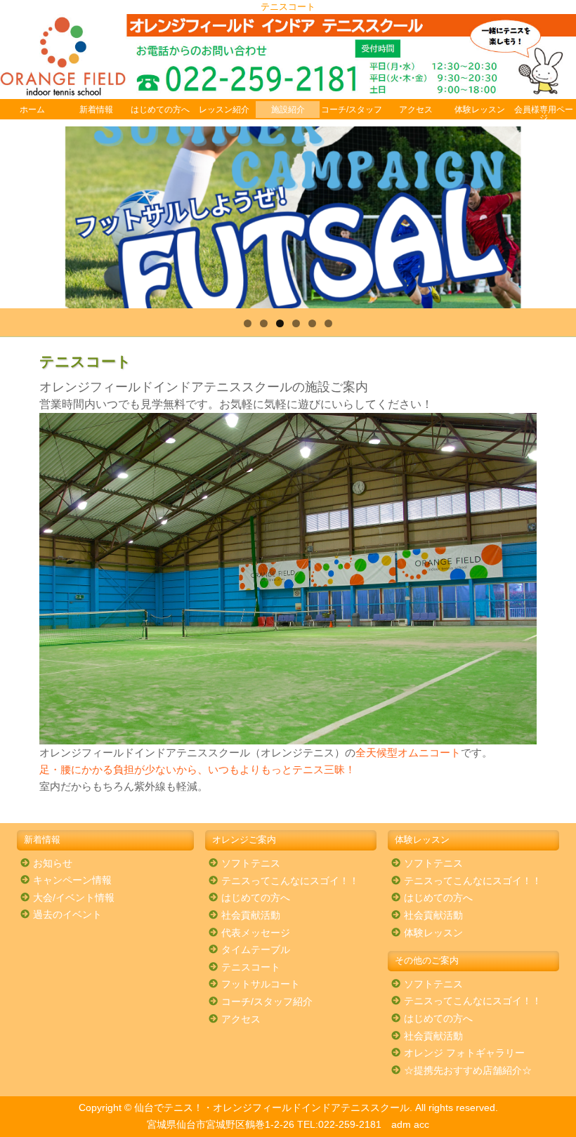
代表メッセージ (255, 933)
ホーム (32, 109)
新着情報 (96, 109)
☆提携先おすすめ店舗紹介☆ (468, 1070)
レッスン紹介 (224, 109)
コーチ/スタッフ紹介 (267, 1002)
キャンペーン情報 (72, 880)
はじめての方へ (160, 109)
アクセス (416, 109)
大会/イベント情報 (73, 898)
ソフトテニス (250, 863)
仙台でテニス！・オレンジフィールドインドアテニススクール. (273, 1108)
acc (421, 1124)
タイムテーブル (255, 950)
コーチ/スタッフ (351, 109)
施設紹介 (288, 109)
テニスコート (250, 967)
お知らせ (52, 863)
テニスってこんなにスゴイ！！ (290, 881)
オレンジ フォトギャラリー (464, 1053)
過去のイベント (67, 914)
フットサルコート (260, 984)
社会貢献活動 (250, 915)
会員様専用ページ (543, 114)
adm (401, 1124)
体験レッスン (479, 109)
